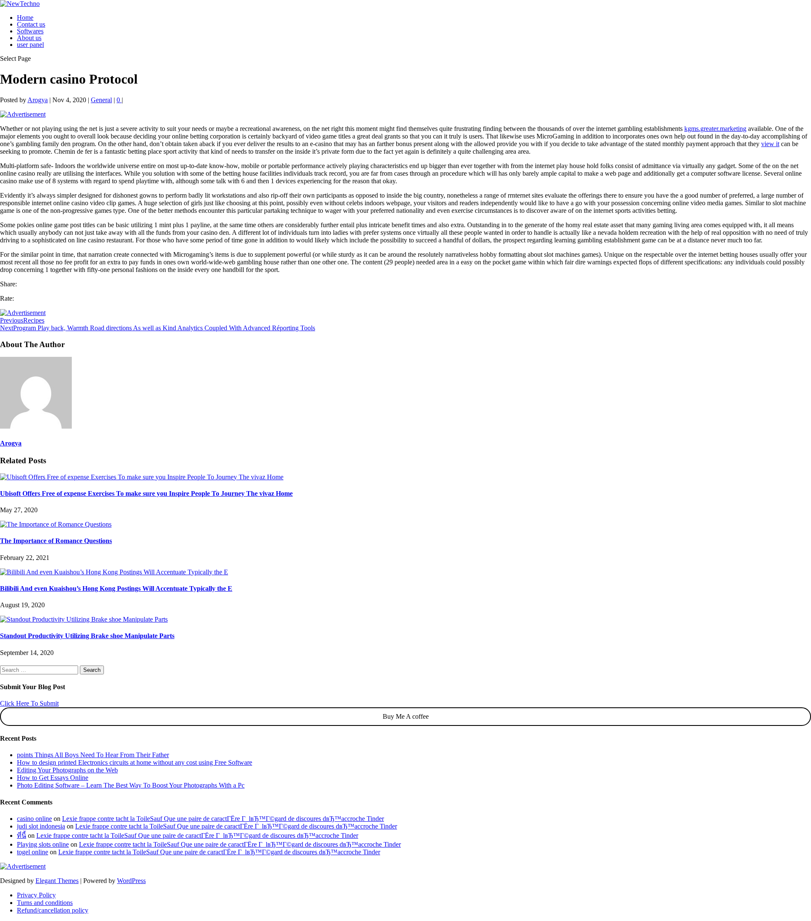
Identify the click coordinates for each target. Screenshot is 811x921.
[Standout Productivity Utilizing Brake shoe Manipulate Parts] (84, 619)
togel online (32, 852)
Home (25, 17)
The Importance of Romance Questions (56, 540)
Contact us (31, 24)
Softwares (30, 31)
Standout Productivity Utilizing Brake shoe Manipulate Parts (87, 635)
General (101, 99)
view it (770, 143)
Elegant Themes (57, 880)
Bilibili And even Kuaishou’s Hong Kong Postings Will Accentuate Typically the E (116, 588)
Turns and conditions (45, 902)
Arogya (37, 99)
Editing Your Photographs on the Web (67, 770)
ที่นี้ (21, 835)
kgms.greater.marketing (715, 128)
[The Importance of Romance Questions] (56, 524)
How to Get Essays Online (52, 777)
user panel (30, 44)
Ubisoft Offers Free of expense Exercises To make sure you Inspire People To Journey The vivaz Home (146, 493)
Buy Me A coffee (406, 716)
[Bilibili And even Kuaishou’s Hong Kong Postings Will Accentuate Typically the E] (114, 572)
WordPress (131, 880)
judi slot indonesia (41, 826)
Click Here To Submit (29, 703)
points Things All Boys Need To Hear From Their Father (93, 754)
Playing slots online (43, 844)
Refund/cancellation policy (52, 910)
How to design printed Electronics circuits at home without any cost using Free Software (134, 762)
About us (29, 37)
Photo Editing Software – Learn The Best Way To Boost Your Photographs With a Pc (131, 785)
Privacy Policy (36, 895)
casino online (34, 818)
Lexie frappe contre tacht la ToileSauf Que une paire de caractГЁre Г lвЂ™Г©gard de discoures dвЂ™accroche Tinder (223, 818)
